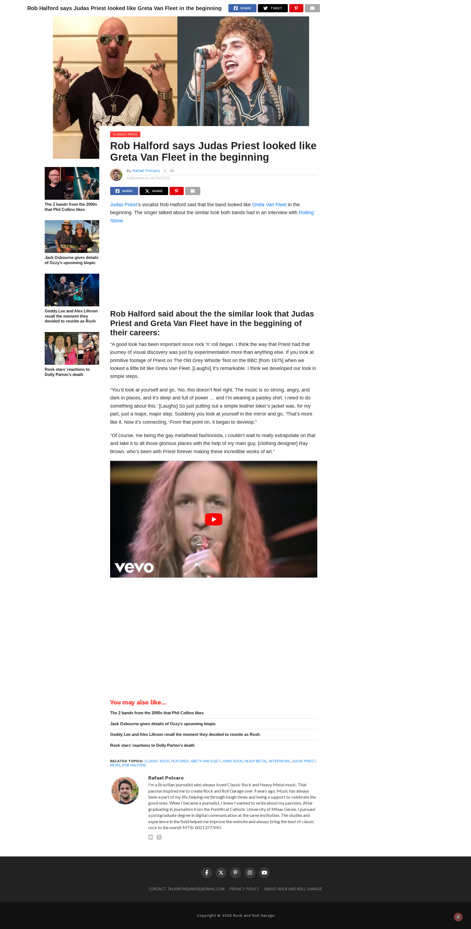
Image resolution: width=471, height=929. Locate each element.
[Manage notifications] (458, 917)
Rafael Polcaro (146, 170)
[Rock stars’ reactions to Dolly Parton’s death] (72, 363)
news (115, 765)
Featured (180, 761)
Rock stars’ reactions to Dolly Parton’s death (67, 372)
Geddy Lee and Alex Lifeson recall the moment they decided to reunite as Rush (71, 316)
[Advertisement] (213, 268)
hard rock (233, 761)
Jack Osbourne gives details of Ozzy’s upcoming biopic (71, 260)
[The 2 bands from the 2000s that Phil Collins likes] (72, 198)
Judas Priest (123, 204)
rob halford (134, 765)
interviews (279, 761)
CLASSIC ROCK (156, 761)
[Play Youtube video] (213, 519)
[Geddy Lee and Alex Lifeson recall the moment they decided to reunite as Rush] (72, 304)
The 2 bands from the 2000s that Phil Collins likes (71, 207)
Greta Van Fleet (269, 204)
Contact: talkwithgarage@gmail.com (187, 889)
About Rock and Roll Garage (293, 889)
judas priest (304, 761)
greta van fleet (206, 761)
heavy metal (255, 761)
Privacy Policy (244, 889)
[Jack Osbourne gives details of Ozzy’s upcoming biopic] (72, 251)
